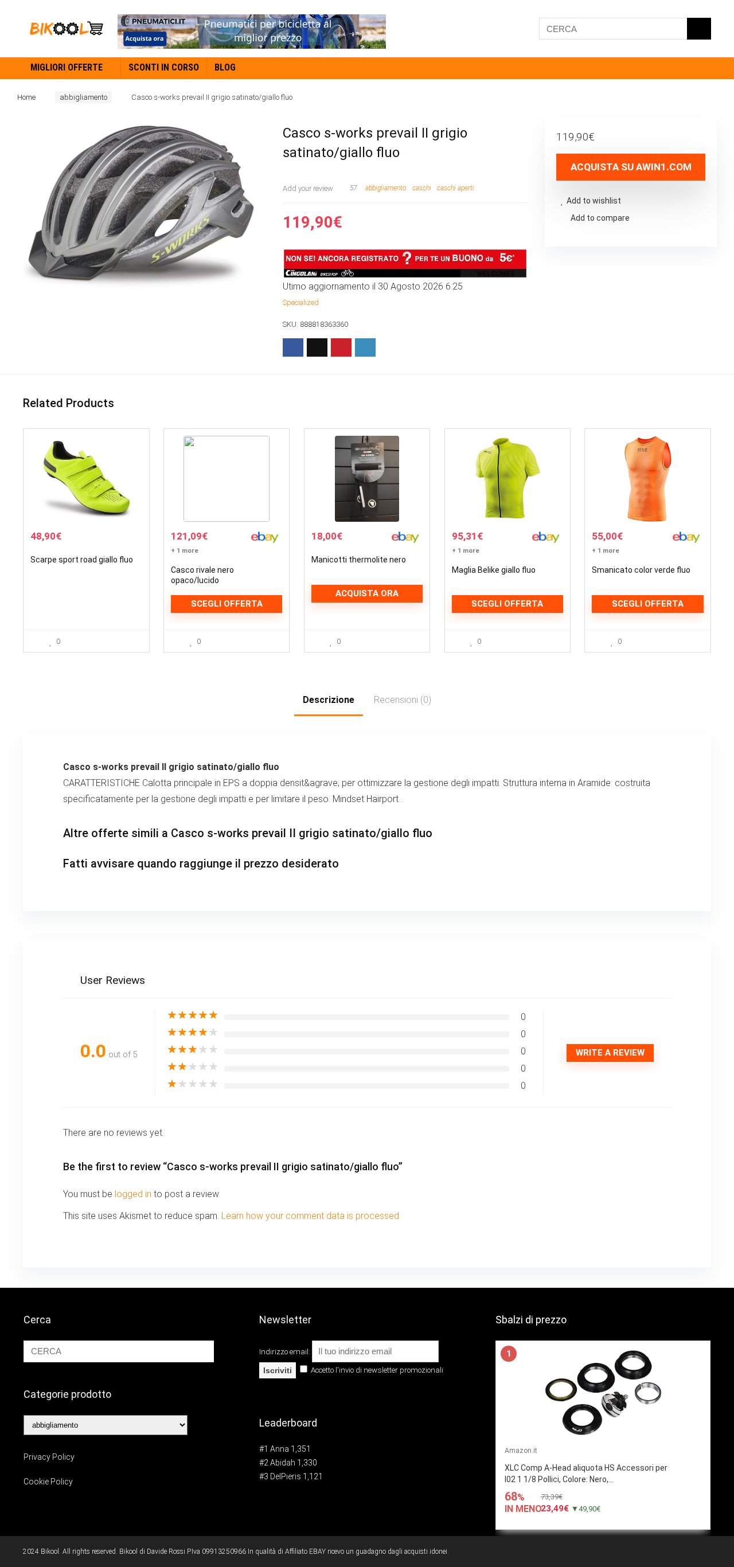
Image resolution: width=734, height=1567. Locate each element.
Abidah (282, 1462)
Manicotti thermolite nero (358, 559)
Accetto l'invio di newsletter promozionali (376, 1370)
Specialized (301, 302)
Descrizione (328, 699)
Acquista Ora (367, 593)
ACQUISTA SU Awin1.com (631, 167)
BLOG (225, 67)
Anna (279, 1448)
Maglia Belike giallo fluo (494, 570)
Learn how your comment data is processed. (311, 1215)
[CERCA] (699, 29)
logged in (134, 1194)
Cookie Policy (48, 1481)
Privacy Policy (49, 1457)
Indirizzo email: (285, 1351)
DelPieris (285, 1476)
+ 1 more (184, 550)
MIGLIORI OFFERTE (66, 67)
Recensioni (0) (402, 699)
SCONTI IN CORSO (163, 67)
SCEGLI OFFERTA (227, 604)
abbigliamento (83, 97)
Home (26, 97)
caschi (421, 188)
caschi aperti (455, 188)
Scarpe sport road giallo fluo (81, 559)
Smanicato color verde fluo (641, 570)
